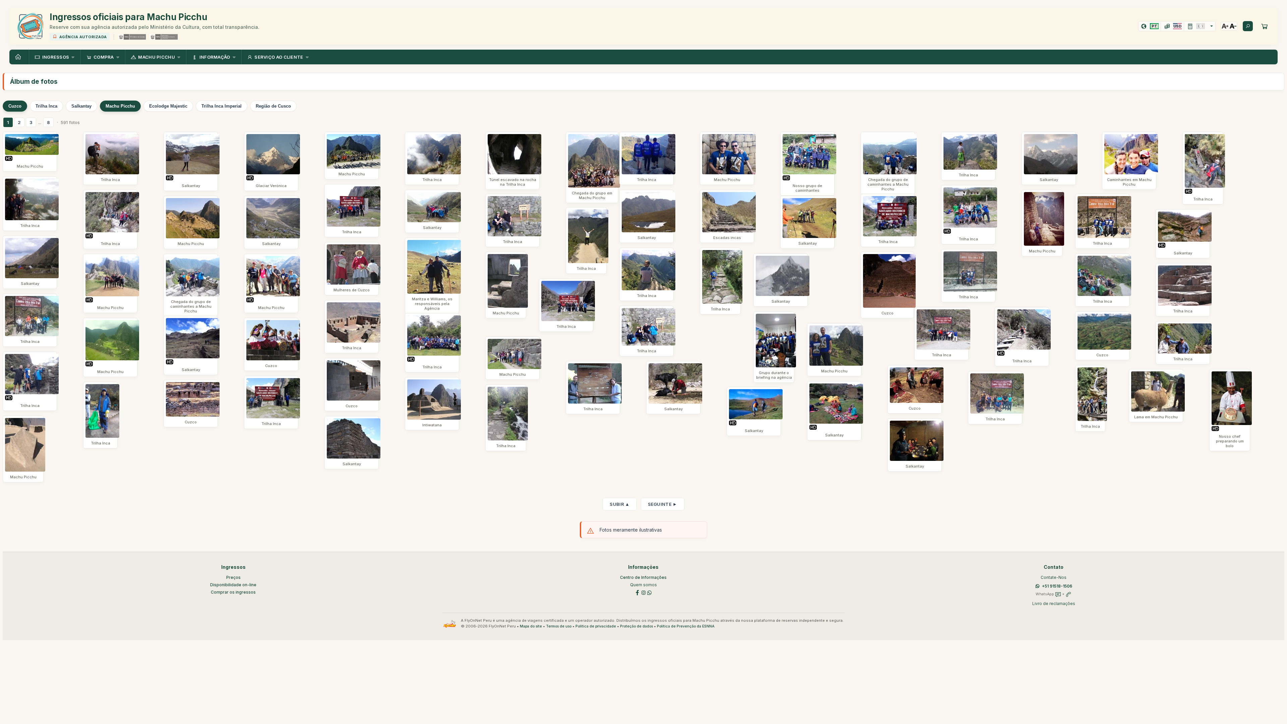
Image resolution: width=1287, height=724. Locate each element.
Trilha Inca (46, 106)
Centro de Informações (643, 577)
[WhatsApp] (650, 592)
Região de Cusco (273, 106)
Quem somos (643, 584)
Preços (233, 577)
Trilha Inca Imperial (221, 106)
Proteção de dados (636, 626)
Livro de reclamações (1053, 603)
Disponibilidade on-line (233, 584)
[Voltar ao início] (19, 57)
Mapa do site (531, 626)
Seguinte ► (662, 504)
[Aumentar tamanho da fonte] (1225, 26)
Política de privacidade (595, 626)
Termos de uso (558, 626)
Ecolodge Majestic (168, 106)
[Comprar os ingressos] (1264, 26)
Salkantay (81, 106)
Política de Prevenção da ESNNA (686, 626)
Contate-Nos (1053, 577)
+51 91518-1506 (1057, 586)
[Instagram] (643, 592)
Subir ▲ (619, 504)
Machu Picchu (120, 106)
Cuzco (14, 106)
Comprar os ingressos (233, 592)
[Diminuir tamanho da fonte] (1233, 26)
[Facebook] (637, 592)
